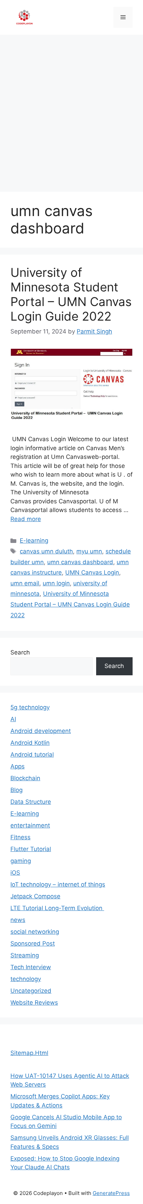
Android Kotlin (30, 742)
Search (20, 652)
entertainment (30, 825)
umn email (24, 583)
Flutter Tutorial (30, 849)
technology (25, 978)
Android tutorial (32, 754)
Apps (17, 766)
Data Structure (30, 801)
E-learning (34, 540)
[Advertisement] (71, 109)
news (17, 919)
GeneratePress (111, 1193)
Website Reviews (34, 1002)
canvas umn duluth (46, 551)
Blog (16, 789)
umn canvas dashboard (80, 562)
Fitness (20, 837)
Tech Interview (30, 967)
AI (13, 719)
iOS (15, 872)
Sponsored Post (32, 943)
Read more (25, 519)
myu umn (89, 551)
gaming (20, 860)
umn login (56, 583)
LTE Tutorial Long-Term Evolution (57, 908)
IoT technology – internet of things (57, 884)
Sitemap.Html (29, 1052)
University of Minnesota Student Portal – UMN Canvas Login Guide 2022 (71, 294)
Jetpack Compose (35, 896)
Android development (40, 730)
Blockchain (25, 778)
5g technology (30, 707)
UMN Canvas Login (92, 572)
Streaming (24, 955)
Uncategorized (30, 990)
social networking (34, 931)
